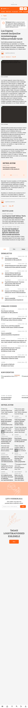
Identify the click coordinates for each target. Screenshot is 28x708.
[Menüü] (2, 706)
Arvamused (15, 11)
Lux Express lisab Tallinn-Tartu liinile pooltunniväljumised (14, 217)
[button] (11, 506)
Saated (3, 316)
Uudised (4, 213)
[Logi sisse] (25, 706)
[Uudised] (7, 706)
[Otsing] (16, 706)
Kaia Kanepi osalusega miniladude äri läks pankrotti (21, 440)
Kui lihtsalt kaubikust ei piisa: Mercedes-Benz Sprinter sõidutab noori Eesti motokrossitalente (11, 232)
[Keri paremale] (24, 175)
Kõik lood (8, 11)
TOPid (20, 11)
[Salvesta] (26, 256)
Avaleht (3, 11)
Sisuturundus (8, 226)
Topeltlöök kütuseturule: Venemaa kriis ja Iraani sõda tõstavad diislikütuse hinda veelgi (14, 283)
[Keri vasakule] (4, 175)
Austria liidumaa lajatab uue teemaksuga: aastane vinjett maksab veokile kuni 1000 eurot (14, 274)
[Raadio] (12, 706)
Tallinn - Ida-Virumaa (6, 395)
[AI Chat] (21, 706)
